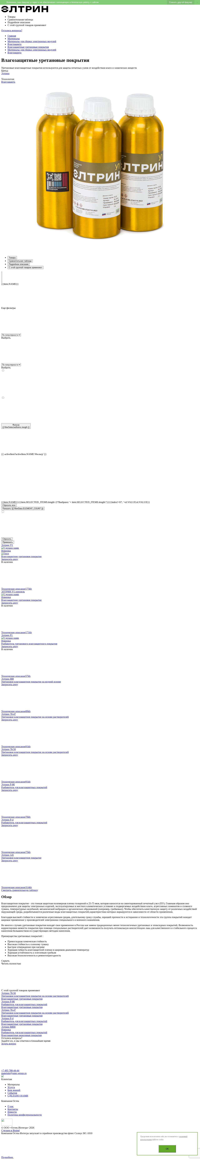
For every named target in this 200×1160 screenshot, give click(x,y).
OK (167, 1149)
